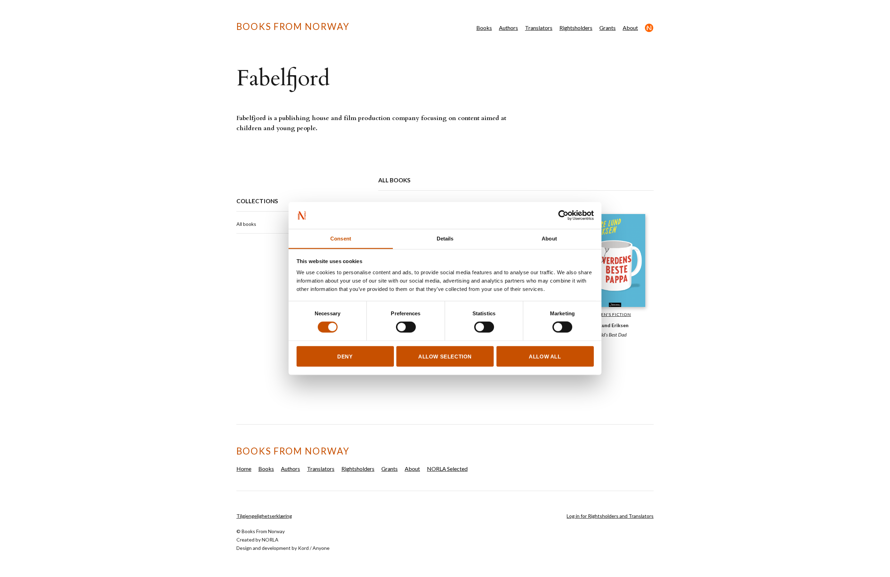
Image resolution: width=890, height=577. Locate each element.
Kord (303, 548)
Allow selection (445, 356)
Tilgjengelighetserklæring (264, 516)
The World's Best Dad (605, 335)
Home (243, 468)
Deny (345, 356)
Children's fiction (608, 314)
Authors (508, 27)
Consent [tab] (340, 238)
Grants (607, 27)
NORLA (270, 540)
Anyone (321, 548)
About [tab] (549, 238)
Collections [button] (257, 201)
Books (484, 27)
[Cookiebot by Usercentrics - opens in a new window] (563, 215)
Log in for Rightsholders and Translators (610, 516)
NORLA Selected (649, 27)
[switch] (406, 327)
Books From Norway (292, 26)
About (630, 27)
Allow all (545, 356)
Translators (538, 27)
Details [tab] (445, 238)
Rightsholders (575, 27)
